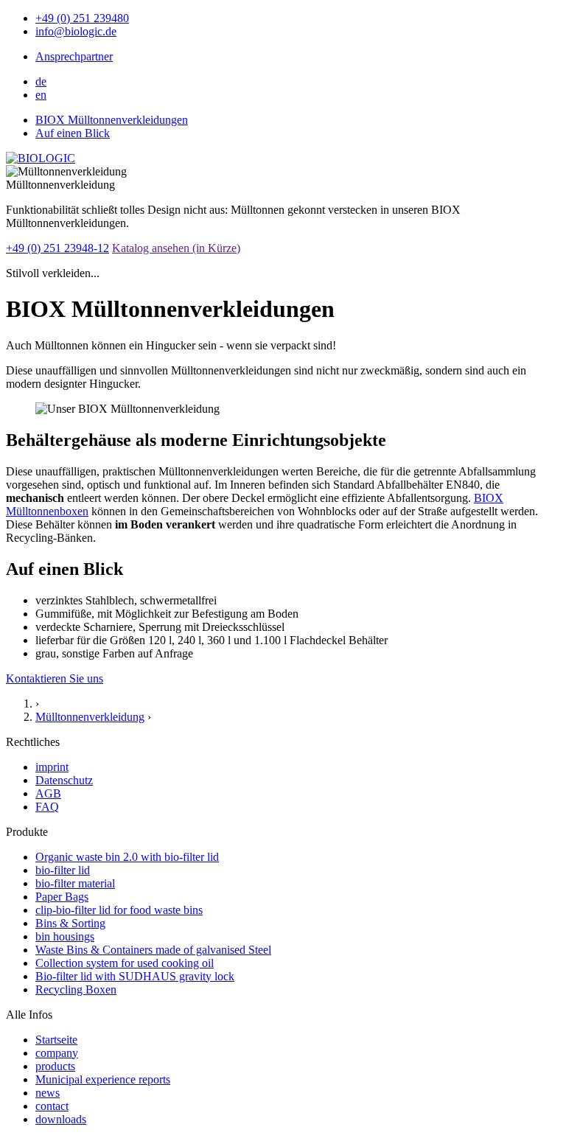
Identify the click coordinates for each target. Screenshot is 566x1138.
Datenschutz (64, 780)
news (47, 1092)
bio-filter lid (62, 870)
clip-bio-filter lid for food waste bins (119, 910)
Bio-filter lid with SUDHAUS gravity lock (134, 976)
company (56, 1053)
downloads (60, 1119)
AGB (48, 793)
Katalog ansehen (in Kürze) (176, 248)
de (40, 81)
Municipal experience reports (102, 1079)
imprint (52, 767)
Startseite (56, 1039)
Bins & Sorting (70, 923)
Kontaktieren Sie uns (54, 678)
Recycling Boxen (75, 989)
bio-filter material (75, 883)
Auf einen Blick (72, 133)
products (55, 1066)
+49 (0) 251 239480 (82, 18)
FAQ (47, 806)
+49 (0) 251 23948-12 (57, 248)
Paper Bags (61, 896)
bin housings (64, 936)
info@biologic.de (75, 31)
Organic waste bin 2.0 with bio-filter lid (127, 857)
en (40, 94)
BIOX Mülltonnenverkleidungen (111, 120)
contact (52, 1106)
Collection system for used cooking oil (124, 963)
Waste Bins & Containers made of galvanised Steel (153, 949)
